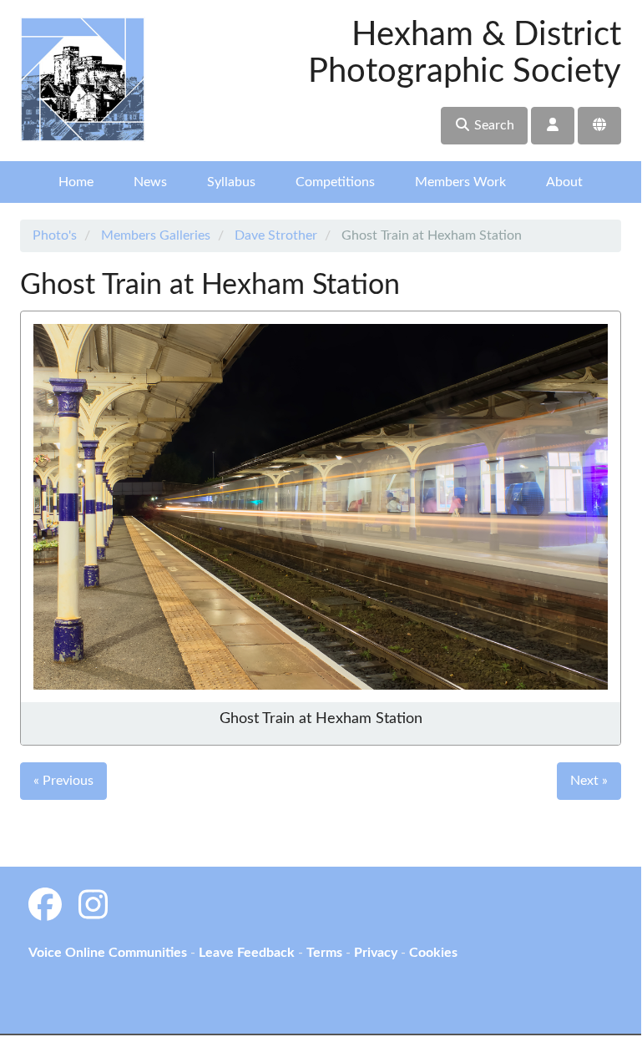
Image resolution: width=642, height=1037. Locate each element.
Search (492, 125)
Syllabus (231, 182)
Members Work (460, 182)
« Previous (63, 780)
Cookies (433, 952)
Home (76, 182)
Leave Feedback (247, 952)
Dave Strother (276, 235)
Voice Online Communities (107, 952)
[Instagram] (93, 906)
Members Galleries (155, 235)
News (150, 182)
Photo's (55, 235)
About (564, 182)
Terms (324, 952)
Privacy (375, 952)
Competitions (335, 182)
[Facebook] (45, 906)
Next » (589, 780)
